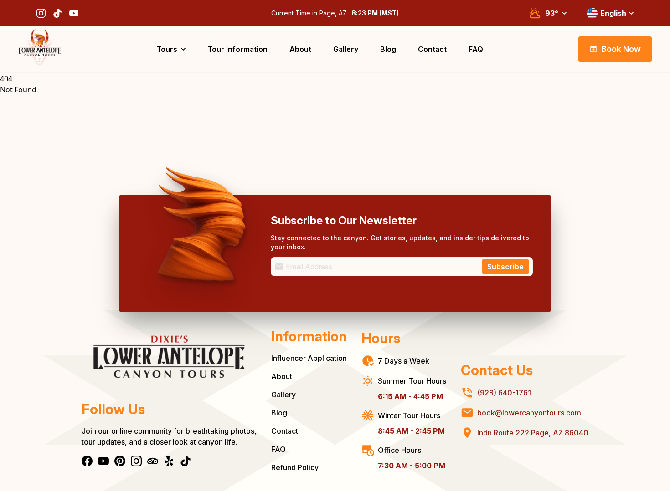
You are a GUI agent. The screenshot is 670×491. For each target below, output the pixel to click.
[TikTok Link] (57, 13)
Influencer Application (309, 358)
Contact (284, 430)
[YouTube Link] (73, 13)
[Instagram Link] (41, 13)
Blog (279, 412)
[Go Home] (39, 49)
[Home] (169, 363)
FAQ (278, 449)
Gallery (283, 394)
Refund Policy (295, 467)
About (281, 376)
